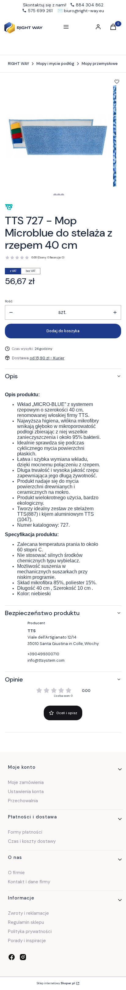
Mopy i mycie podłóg (55, 63)
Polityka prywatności (30, 931)
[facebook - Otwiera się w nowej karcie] (11, 957)
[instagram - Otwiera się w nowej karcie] (23, 957)
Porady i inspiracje (27, 941)
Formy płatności (25, 832)
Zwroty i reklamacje (28, 913)
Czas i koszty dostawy (32, 841)
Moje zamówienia (26, 782)
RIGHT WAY (18, 63)
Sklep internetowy (56, 983)
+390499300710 (43, 654)
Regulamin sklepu (26, 922)
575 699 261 (40, 10)
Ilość (9, 301)
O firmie (16, 873)
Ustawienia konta (26, 792)
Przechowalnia (23, 801)
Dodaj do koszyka (63, 330)
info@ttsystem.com (46, 660)
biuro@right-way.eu (84, 10)
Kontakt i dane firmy (29, 882)
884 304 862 (89, 5)
